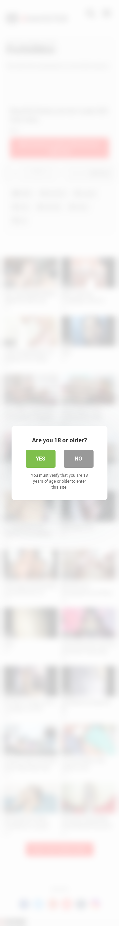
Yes (40, 459)
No (78, 459)
